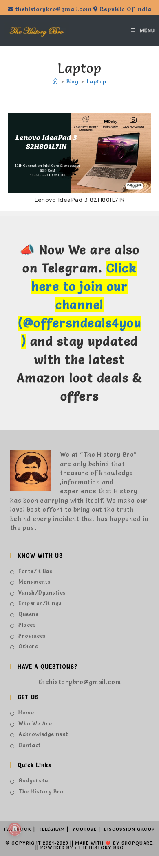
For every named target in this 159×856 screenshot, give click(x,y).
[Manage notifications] (14, 829)
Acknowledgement (43, 734)
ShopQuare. (137, 843)
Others (28, 646)
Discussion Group (129, 829)
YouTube (84, 829)
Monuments (34, 581)
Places (27, 624)
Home (26, 712)
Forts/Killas (35, 571)
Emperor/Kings (40, 603)
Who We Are (35, 723)
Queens (28, 614)
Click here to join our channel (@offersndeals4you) (79, 305)
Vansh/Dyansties (42, 592)
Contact (29, 745)
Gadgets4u (33, 780)
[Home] (55, 81)
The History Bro (41, 791)
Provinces (32, 635)
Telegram (52, 829)
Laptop (96, 81)
